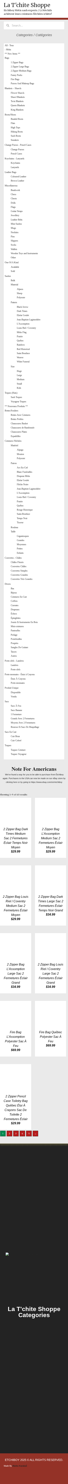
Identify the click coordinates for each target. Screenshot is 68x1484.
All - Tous (9, 45)
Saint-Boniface (23, 514)
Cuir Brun (15, 736)
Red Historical (23, 349)
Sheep (19, 293)
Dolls (13, 203)
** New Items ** (12, 53)
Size (13, 366)
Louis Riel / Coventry (26, 328)
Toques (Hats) (11, 393)
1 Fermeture (16, 714)
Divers (8, 584)
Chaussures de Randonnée (22, 427)
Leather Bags (10, 172)
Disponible (16, 692)
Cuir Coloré (16, 740)
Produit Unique (12, 688)
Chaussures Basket (19, 423)
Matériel (14, 445)
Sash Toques (16, 397)
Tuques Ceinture (18, 750)
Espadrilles (16, 436)
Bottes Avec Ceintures (20, 415)
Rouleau (14, 527)
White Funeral (23, 361)
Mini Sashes (16, 224)
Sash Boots (16, 136)
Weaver (20, 357)
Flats (13, 123)
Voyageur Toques (18, 401)
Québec (20, 340)
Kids (19, 388)
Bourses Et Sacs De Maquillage (25, 727)
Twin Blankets (17, 101)
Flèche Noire (22, 484)
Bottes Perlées (17, 419)
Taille (13, 531)
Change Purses (17, 149)
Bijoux (14, 592)
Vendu (14, 696)
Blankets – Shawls (13, 88)
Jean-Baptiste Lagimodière (28, 319)
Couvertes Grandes (19, 575)
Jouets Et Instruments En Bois (24, 622)
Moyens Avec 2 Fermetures (23, 722)
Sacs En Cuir (10, 732)
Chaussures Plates (19, 432)
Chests (14, 198)
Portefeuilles (16, 639)
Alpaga (20, 449)
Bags (7, 58)
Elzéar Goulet (23, 315)
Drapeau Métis (23, 476)
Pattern (14, 302)
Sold (13, 271)
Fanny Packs (16, 75)
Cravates (15, 605)
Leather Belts (16, 219)
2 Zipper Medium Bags (21, 70)
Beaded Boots (17, 119)
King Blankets (17, 109)
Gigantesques (23, 536)
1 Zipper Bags (17, 62)
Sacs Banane (16, 710)
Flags (13, 207)
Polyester (21, 297)
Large (19, 375)
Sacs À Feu (16, 706)
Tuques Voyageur (18, 754)
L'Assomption (23, 323)
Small (19, 383)
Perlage (14, 635)
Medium (20, 379)
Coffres (14, 601)
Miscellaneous (11, 185)
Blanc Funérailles (24, 472)
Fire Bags (15, 79)
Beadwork (15, 190)
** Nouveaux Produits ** (16, 406)
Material (14, 284)
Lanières (14, 665)
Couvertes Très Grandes (21, 579)
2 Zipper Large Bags (20, 66)
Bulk (13, 280)
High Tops (15, 127)
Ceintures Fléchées (13, 441)
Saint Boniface (23, 353)
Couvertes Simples (19, 570)
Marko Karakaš (19, 1466)
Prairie (20, 336)
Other (13, 257)
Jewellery (15, 215)
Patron (14, 463)
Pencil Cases (16, 153)
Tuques (8, 745)
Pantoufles (15, 630)
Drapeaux (15, 609)
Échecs (14, 613)
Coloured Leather (18, 176)
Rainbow (21, 344)
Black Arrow (22, 307)
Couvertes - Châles (13, 558)
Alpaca (20, 289)
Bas (12, 588)
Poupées (14, 643)
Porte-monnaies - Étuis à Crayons (20, 674)
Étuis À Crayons (18, 678)
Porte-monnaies (18, 683)
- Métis (8, 49)
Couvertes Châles (18, 566)
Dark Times (22, 311)
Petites (20, 548)
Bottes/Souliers (11, 410)
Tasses (14, 651)
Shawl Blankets (18, 97)
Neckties (15, 232)
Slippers (14, 240)
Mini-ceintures (17, 626)
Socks (13, 245)
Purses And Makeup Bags (22, 83)
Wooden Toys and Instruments (24, 253)
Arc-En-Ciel (22, 467)
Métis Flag (21, 332)
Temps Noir (22, 518)
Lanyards (15, 167)
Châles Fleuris (17, 562)
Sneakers (15, 140)
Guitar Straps (17, 211)
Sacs (7, 701)
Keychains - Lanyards (14, 158)
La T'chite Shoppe (27, 5)
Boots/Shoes (10, 114)
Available (15, 267)
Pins (13, 236)
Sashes (8, 276)
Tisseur (20, 522)
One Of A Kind (12, 262)
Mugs (13, 228)
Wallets (14, 249)
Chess (13, 194)
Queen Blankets (18, 105)
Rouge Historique (25, 509)
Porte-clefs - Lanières (14, 660)
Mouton (20, 454)
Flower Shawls (17, 93)
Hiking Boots (17, 131)
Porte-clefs (15, 669)
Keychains (15, 163)
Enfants (20, 553)
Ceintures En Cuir (19, 597)
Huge (19, 371)
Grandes (20, 540)
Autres (14, 656)
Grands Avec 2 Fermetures (23, 718)
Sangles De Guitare (19, 647)
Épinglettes (16, 618)
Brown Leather (17, 180)
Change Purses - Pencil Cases (18, 145)
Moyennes (21, 544)
